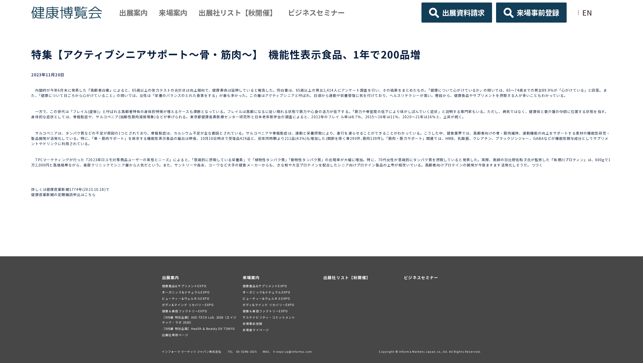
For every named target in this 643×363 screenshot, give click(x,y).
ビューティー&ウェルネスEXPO (185, 298)
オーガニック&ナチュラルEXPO (186, 292)
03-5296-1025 (246, 351)
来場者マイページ (256, 330)
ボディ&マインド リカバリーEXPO (188, 304)
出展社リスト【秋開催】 (237, 12)
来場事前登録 (538, 12)
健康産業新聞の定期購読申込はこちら (63, 194)
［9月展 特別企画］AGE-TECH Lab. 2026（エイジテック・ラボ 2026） (199, 319)
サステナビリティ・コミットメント (269, 317)
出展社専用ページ (175, 335)
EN (587, 12)
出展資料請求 (463, 12)
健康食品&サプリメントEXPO (184, 286)
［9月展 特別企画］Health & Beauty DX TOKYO (198, 328)
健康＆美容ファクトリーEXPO (184, 311)
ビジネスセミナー (316, 12)
